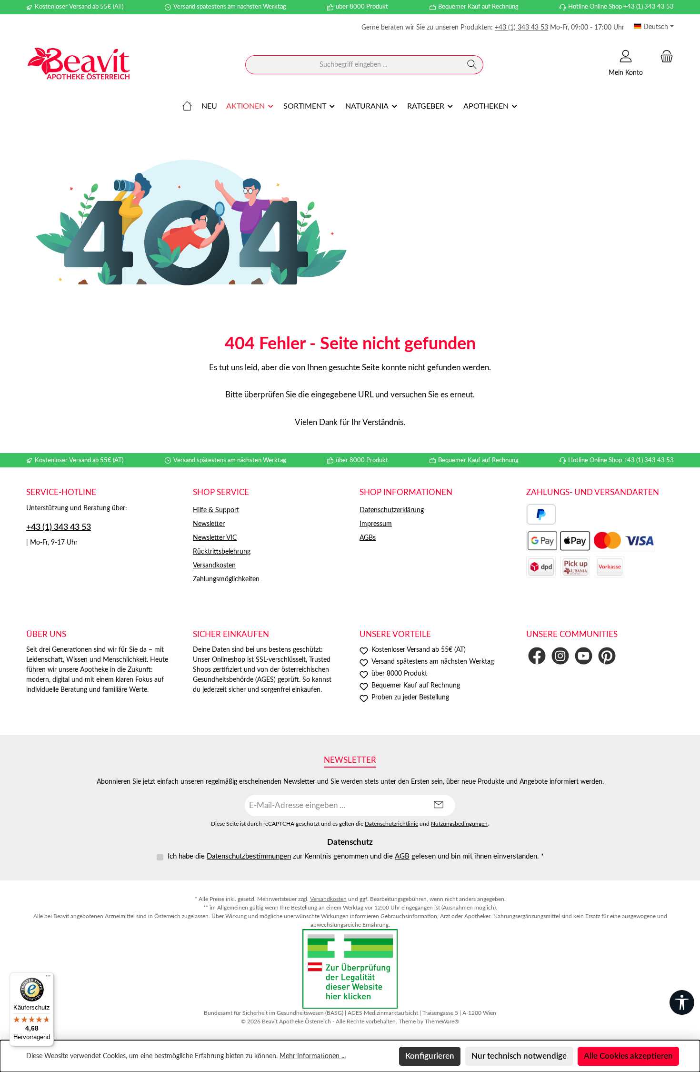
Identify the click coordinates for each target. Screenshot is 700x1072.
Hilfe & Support (216, 510)
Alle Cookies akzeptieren (628, 1056)
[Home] (187, 106)
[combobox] (353, 64)
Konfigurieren (429, 1056)
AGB (402, 856)
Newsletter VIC (215, 538)
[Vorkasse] (609, 566)
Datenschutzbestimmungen (249, 856)
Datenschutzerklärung (392, 510)
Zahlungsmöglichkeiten (226, 579)
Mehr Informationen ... (313, 1056)
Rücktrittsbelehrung (221, 551)
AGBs (368, 538)
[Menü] (48, 978)
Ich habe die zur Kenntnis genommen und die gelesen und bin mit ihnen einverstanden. (356, 856)
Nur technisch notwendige (519, 1056)
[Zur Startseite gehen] (78, 65)
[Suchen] (472, 64)
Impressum (376, 524)
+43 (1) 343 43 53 (521, 27)
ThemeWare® (442, 1021)
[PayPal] (541, 514)
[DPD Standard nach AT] (541, 566)
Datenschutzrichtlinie (391, 824)
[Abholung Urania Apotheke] (575, 566)
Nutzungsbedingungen (459, 824)
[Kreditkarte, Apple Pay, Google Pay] (590, 540)
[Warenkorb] (664, 56)
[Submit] (438, 805)
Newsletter (209, 524)
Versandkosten (214, 565)
